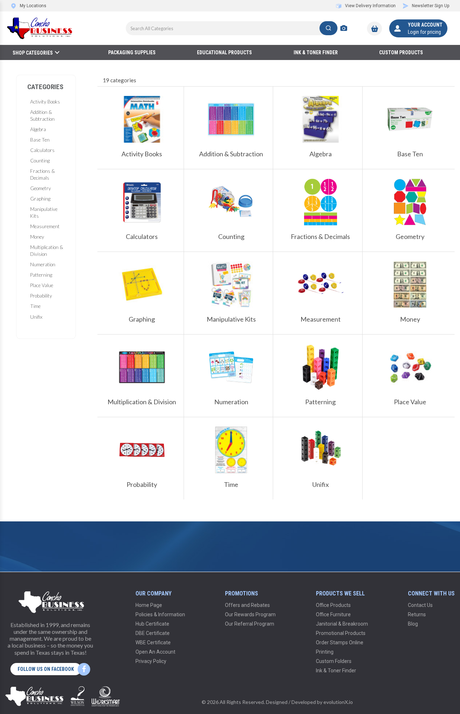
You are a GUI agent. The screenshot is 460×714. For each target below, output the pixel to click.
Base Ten (40, 140)
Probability (41, 296)
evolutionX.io (338, 702)
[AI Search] (343, 28)
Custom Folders (333, 661)
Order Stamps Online (339, 642)
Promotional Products (340, 633)
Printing (325, 652)
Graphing (40, 199)
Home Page (148, 605)
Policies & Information (160, 614)
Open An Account (155, 652)
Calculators (42, 150)
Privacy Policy (150, 661)
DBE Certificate (152, 633)
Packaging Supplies (132, 52)
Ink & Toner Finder (316, 52)
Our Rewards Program (250, 614)
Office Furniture (333, 614)
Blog (413, 624)
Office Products (333, 605)
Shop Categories (33, 53)
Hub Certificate (152, 624)
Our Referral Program (249, 624)
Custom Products (401, 52)
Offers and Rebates (247, 605)
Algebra (38, 129)
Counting (40, 160)
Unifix (36, 317)
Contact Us (420, 605)
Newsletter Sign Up (430, 5)
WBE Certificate (153, 642)
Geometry (40, 188)
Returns (417, 614)
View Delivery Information (370, 5)
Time (35, 306)
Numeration (42, 264)
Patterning (41, 275)
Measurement (45, 226)
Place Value (41, 285)
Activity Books (45, 102)
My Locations (33, 5)
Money (37, 237)
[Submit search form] (328, 28)
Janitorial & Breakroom (342, 624)
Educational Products (224, 52)
